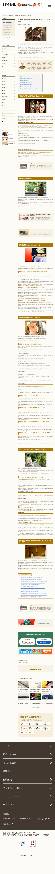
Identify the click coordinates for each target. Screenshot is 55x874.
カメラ (4, 112)
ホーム (6, 745)
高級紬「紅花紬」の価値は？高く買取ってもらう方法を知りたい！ (31, 591)
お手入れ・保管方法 (5, 54)
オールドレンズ (5, 25)
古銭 (4, 84)
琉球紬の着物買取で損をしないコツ (26, 84)
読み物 (3, 51)
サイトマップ (9, 804)
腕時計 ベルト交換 (8, 27)
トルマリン (4, 27)
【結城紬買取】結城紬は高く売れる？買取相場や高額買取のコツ (30, 584)
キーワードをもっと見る (5, 37)
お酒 (4, 93)
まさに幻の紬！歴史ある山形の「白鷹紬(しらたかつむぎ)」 (29, 586)
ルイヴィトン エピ (9, 25)
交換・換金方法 (4, 60)
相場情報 (20, 662)
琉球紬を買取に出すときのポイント (26, 82)
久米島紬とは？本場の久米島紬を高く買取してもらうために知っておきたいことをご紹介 (34, 581)
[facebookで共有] (35, 669)
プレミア (3, 63)
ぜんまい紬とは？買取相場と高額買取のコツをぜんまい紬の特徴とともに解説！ (33, 582)
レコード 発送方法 (9, 23)
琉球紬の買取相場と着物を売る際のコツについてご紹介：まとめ (30, 88)
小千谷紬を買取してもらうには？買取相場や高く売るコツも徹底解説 (31, 596)
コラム (29, 24)
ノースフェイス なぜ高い (6, 34)
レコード (4, 121)
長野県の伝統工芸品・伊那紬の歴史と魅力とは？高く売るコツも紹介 (31, 579)
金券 (4, 108)
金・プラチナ (5, 96)
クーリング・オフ (12, 796)
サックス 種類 (8, 32)
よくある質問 (9, 762)
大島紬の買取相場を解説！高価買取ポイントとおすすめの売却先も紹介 (31, 577)
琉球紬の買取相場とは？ (24, 80)
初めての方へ (9, 754)
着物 (23, 662)
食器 (4, 115)
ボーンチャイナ (5, 30)
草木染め (37, 44)
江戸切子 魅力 (4, 23)
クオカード (4, 32)
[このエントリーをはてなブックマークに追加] (39, 669)
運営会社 (7, 771)
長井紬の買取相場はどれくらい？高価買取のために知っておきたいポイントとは (33, 589)
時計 (4, 102)
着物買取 (24, 24)
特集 (2, 66)
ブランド (4, 90)
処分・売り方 (4, 48)
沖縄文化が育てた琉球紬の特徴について (26, 78)
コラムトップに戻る (36, 707)
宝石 (4, 99)
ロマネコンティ (9, 30)
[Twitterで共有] (32, 669)
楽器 (4, 118)
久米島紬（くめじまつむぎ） (23, 47)
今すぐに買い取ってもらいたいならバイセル (27, 86)
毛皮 (4, 87)
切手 (4, 81)
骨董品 (4, 105)
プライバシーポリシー (14, 787)
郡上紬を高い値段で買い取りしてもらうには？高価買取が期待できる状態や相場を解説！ (34, 594)
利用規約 (7, 779)
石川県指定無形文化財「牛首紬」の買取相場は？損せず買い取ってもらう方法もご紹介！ (34, 593)
